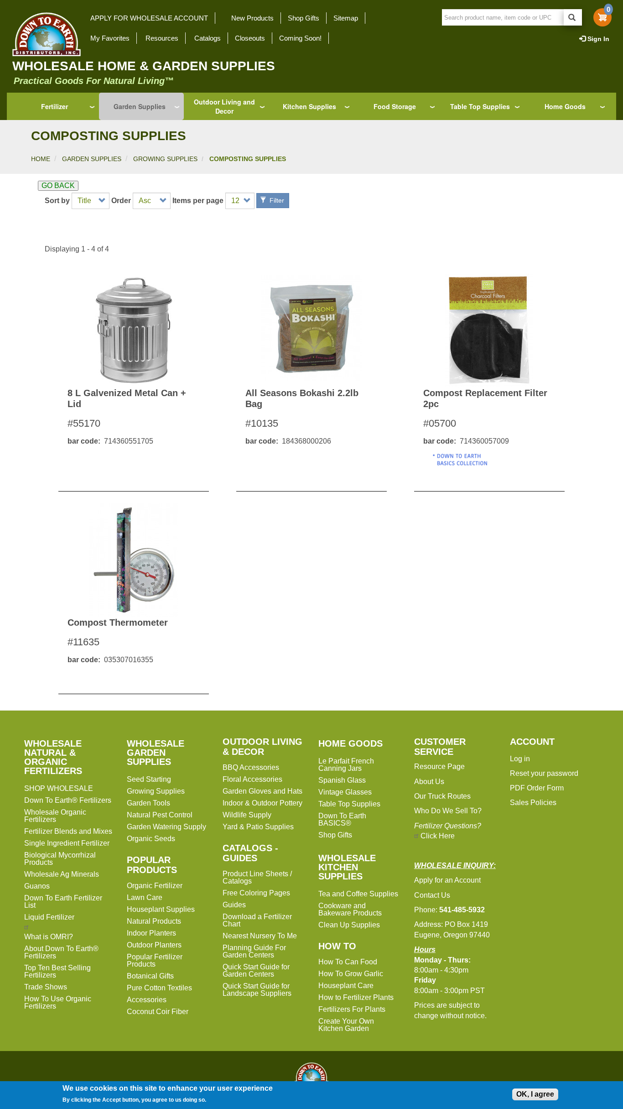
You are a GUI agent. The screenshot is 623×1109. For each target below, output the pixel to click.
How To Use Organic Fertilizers (57, 1002)
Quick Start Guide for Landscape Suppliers (257, 989)
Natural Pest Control (159, 815)
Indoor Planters (151, 933)
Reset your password (544, 773)
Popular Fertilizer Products (154, 960)
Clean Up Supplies (349, 925)
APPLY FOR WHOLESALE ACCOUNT (149, 18)
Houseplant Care (346, 985)
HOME (40, 158)
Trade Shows (45, 987)
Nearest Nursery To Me (260, 936)
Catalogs (207, 38)
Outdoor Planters (154, 945)
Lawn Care (144, 897)
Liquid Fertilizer (49, 917)
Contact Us (432, 895)
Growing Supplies (156, 791)
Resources (161, 38)
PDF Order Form (537, 788)
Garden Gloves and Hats (262, 791)
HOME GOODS (350, 743)
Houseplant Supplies (161, 909)
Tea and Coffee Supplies (358, 894)
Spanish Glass (342, 780)
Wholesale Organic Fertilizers (55, 815)
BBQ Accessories (251, 767)
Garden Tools (148, 803)
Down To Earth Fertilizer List (63, 901)
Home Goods (565, 106)
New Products (252, 18)
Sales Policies (533, 802)
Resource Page (439, 766)
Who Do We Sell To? (448, 811)
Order (121, 200)
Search (573, 17)
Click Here (438, 836)
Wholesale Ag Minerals (61, 874)
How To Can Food (347, 962)
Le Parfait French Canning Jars (346, 764)
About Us (429, 781)
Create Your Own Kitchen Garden (346, 1024)
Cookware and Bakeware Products (350, 909)
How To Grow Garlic (350, 974)
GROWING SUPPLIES (165, 158)
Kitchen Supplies (309, 106)
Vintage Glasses (345, 792)
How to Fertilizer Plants (356, 997)
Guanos (37, 886)
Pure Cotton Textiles (159, 988)
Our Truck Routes (442, 796)
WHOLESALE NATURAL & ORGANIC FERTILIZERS (53, 757)
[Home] (44, 34)
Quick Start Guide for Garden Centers (256, 970)
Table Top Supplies (480, 106)
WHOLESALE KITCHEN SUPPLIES (347, 867)
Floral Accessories (252, 779)
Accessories (146, 1000)
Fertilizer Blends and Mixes (68, 831)
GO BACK (58, 185)
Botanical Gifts (150, 976)
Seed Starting (149, 779)
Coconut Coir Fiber (157, 1011)
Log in (520, 759)
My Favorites (110, 38)
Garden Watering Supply (166, 827)
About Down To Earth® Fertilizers (61, 952)
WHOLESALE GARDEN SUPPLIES (155, 752)
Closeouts (250, 38)
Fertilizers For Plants (351, 1009)
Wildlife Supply (247, 815)
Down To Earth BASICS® (342, 819)
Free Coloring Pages (256, 893)
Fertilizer (54, 106)
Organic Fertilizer (154, 885)
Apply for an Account (447, 880)
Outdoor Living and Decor (224, 106)
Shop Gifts (303, 18)
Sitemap (345, 18)
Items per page (197, 200)
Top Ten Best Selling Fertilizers (57, 971)
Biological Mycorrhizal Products (60, 858)
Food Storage (395, 106)
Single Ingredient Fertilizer (66, 843)
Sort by (57, 200)
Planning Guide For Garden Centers (254, 951)
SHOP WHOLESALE (58, 788)
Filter (276, 200)
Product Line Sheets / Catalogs (257, 877)
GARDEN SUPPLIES (91, 158)
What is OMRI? (48, 937)
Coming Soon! (300, 38)
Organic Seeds (151, 838)
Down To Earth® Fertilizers (67, 800)
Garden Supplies (140, 106)
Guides (234, 905)
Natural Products (154, 921)
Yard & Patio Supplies (258, 827)
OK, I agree (535, 1094)
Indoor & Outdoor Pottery (262, 803)
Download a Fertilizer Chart (257, 920)
